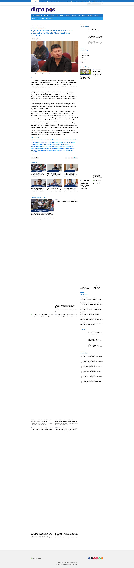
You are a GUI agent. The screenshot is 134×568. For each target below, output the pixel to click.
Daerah (52, 15)
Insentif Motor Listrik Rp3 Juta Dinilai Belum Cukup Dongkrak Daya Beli (95, 250)
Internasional (39, 15)
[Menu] (32, 4)
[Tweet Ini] (69, 158)
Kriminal (68, 15)
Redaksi (42, 18)
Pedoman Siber (49, 18)
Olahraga (96, 15)
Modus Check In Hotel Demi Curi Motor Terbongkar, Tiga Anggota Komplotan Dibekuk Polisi (91, 505)
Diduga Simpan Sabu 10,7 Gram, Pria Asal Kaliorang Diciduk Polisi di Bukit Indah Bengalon (91, 515)
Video (79, 15)
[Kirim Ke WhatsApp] (77, 158)
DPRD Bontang (85, 259)
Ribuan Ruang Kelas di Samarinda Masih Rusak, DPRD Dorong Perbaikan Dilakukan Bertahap (52, 148)
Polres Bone (84, 266)
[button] (99, 4)
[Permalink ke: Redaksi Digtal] (32, 38)
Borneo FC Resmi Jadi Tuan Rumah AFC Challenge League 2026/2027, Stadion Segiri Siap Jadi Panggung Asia (85, 494)
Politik (57, 15)
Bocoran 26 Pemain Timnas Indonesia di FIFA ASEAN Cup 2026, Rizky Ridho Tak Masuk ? (85, 284)
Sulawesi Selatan (85, 262)
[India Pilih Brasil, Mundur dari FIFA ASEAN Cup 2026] (98, 439)
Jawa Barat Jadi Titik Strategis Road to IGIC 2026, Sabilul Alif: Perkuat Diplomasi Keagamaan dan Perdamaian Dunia (95, 245)
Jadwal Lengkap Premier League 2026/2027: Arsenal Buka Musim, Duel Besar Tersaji (97, 383)
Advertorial (89, 15)
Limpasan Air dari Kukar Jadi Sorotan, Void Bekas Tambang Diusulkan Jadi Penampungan (52, 146)
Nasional (46, 15)
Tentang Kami (35, 18)
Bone (83, 264)
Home (33, 15)
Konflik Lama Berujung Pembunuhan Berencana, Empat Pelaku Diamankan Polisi (91, 530)
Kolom (83, 15)
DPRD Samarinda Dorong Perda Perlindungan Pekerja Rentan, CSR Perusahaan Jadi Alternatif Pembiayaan (52, 151)
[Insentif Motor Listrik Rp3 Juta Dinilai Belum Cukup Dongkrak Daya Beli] (83, 250)
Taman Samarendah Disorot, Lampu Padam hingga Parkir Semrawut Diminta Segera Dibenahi (53, 142)
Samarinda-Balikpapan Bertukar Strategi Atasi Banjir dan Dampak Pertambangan (50, 144)
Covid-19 (84, 269)
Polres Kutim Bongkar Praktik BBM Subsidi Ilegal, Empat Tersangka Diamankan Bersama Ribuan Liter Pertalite (91, 525)
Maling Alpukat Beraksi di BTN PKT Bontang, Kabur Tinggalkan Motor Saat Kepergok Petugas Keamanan (90, 520)
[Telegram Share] (74, 158)
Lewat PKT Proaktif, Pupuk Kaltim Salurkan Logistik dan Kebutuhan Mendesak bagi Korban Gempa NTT (54, 140)
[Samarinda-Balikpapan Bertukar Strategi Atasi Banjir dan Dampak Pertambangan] (71, 168)
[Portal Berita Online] (43, 9)
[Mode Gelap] (102, 4)
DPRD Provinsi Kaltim (41, 28)
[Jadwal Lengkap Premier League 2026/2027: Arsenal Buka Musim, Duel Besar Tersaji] (98, 328)
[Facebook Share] (66, 158)
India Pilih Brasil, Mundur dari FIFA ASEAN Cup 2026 (96, 494)
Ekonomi (62, 15)
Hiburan (74, 15)
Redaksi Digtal (36, 38)
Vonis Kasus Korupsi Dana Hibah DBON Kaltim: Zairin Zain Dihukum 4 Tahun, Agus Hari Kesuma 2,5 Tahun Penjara (91, 510)
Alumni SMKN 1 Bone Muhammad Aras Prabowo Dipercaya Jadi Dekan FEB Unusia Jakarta (94, 135)
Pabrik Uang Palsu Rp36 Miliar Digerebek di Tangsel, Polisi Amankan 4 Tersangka (62, 1)
